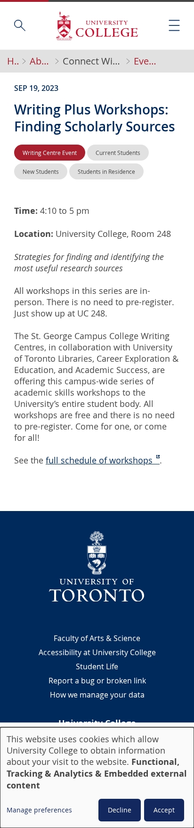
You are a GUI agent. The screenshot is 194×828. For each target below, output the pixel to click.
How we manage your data (97, 695)
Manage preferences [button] (39, 809)
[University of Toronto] (97, 566)
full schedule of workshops (99, 460)
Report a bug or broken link (97, 680)
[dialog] (97, 777)
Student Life (97, 666)
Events (147, 61)
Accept (164, 809)
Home (12, 61)
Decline (119, 809)
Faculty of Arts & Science (97, 638)
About (40, 61)
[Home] (97, 26)
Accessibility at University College (97, 652)
